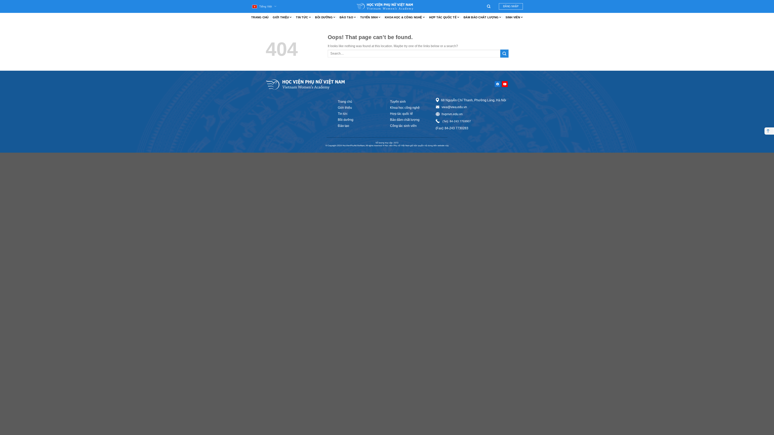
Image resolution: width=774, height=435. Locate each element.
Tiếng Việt (265, 6)
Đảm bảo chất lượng (481, 17)
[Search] (488, 6)
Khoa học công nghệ (405, 107)
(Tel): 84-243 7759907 (456, 121)
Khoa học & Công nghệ (403, 17)
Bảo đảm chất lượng (404, 119)
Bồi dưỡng (324, 17)
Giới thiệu (281, 17)
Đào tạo (346, 17)
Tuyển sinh (369, 17)
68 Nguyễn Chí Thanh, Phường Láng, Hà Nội (473, 100)
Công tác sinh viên (403, 125)
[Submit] (504, 53)
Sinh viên (513, 17)
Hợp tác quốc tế (443, 17)
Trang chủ (260, 17)
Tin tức (302, 17)
